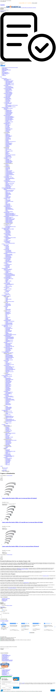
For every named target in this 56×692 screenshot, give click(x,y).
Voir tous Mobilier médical (7, 79)
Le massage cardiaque (4, 620)
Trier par (1, 475)
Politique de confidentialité (5, 670)
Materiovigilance (4, 674)
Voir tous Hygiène (6, 244)
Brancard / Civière (4, 599)
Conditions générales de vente (6, 669)
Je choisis (10, 687)
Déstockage (4, 75)
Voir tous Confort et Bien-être (8, 376)
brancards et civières (45, 575)
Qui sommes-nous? (4, 654)
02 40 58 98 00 (2, 4)
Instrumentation (4, 70)
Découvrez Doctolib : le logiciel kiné (7, 660)
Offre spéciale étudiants (5, 657)
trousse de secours (26, 582)
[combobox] (4, 10)
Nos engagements (4, 656)
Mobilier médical (4, 68)
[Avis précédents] (8, 626)
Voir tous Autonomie (7, 425)
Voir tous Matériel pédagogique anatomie (9, 188)
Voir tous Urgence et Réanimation (8, 352)
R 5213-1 (19, 683)
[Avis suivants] (55, 626)
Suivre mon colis (4, 672)
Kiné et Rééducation (5, 72)
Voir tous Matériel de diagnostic (8, 108)
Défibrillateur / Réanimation (6, 598)
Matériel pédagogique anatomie (6, 69)
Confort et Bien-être (5, 73)
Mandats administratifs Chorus (6, 655)
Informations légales (5, 671)
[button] (2, 690)
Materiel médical (4, 470)
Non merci (3, 687)
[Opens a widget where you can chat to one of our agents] (52, 690)
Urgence (3, 74)
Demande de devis (4, 658)
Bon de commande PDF (5, 659)
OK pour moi (16, 687)
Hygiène (3, 71)
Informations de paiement (5, 673)
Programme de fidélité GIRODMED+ (7, 675)
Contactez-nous (2, 5)
